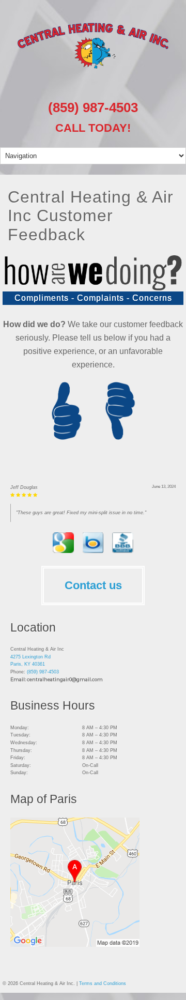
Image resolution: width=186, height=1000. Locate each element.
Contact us (93, 600)
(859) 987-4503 (93, 107)
